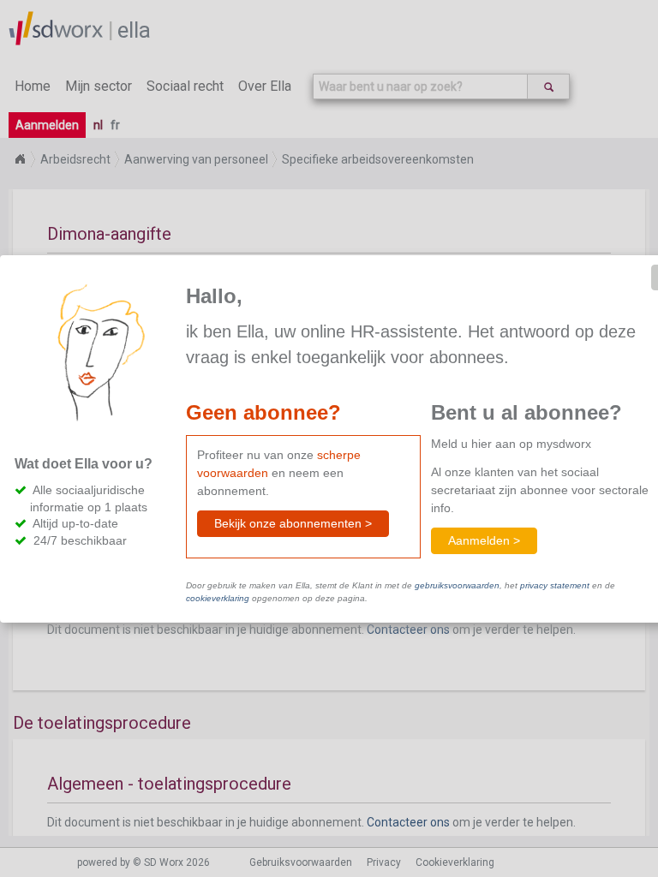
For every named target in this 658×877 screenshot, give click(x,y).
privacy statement (554, 585)
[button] (293, 523)
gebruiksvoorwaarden (457, 585)
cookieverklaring (217, 598)
